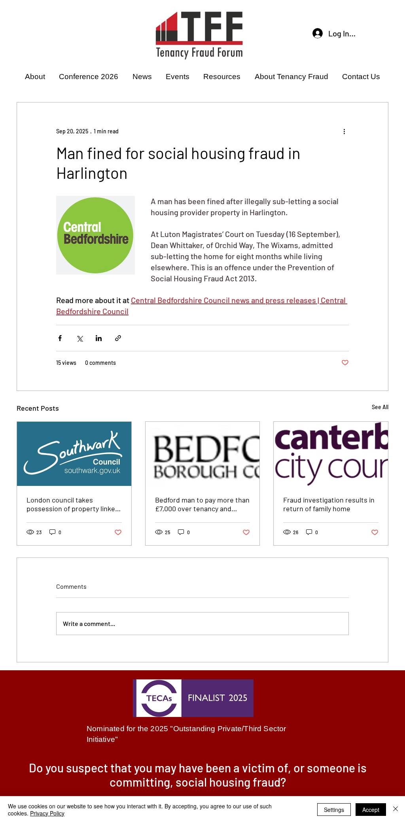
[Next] (369, 778)
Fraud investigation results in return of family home (329, 504)
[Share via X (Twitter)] (79, 338)
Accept (370, 810)
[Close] (395, 809)
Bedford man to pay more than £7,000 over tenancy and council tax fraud (202, 504)
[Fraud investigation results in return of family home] (331, 454)
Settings (334, 810)
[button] (35, 77)
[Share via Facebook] (60, 338)
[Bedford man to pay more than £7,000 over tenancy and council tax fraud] (203, 454)
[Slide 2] (202, 790)
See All (380, 407)
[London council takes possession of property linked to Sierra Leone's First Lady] (74, 454)
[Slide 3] (212, 790)
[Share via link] (118, 338)
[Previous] (36, 778)
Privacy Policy (47, 813)
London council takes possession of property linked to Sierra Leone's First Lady (72, 504)
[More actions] (344, 131)
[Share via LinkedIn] (98, 338)
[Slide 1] (192, 790)
